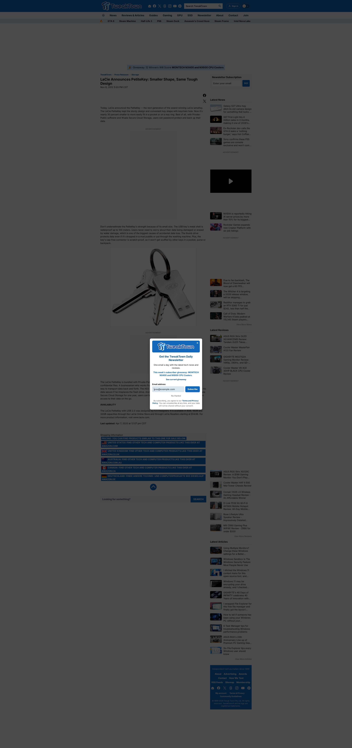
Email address (159, 384)
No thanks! (176, 396)
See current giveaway (176, 379)
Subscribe (193, 389)
